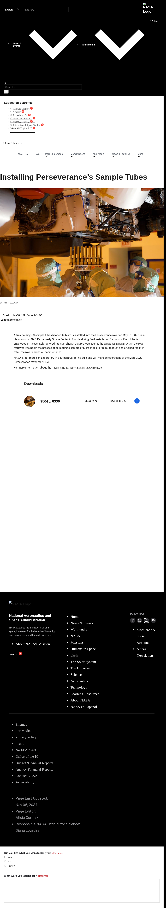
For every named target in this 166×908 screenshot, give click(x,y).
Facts (37, 154)
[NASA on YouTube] (153, 620)
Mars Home (24, 154)
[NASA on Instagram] (139, 620)
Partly (11, 865)
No (9, 861)
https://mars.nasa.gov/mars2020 (86, 367)
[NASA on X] (146, 620)
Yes (10, 857)
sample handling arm (114, 343)
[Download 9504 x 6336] (137, 402)
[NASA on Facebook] (132, 620)
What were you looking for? (26, 875)
